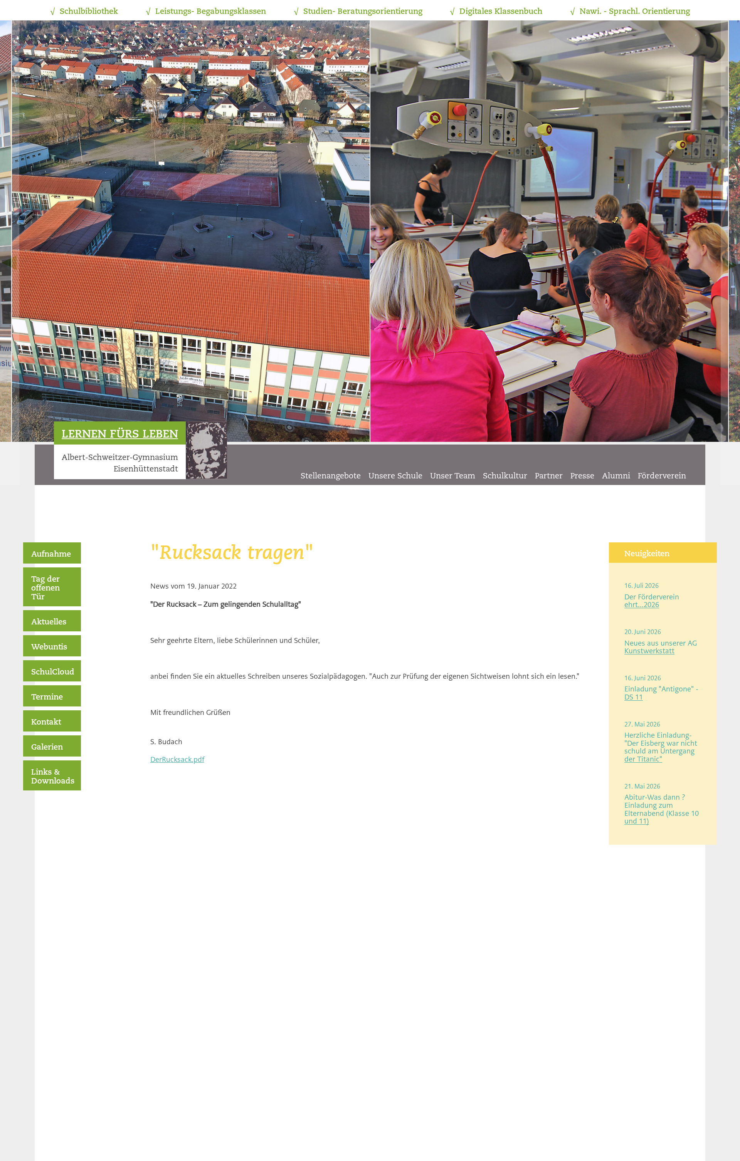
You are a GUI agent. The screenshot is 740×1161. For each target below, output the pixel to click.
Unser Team (452, 476)
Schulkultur (505, 476)
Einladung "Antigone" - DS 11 (661, 693)
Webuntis (49, 647)
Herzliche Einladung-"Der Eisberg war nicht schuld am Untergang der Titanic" (660, 747)
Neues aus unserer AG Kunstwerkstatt (660, 647)
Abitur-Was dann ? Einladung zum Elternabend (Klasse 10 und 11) (661, 809)
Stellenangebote (331, 476)
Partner (549, 476)
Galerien (47, 748)
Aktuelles (48, 622)
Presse (582, 476)
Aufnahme (51, 555)
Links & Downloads (52, 777)
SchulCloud (52, 672)
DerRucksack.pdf (177, 759)
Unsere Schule (395, 476)
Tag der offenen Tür (45, 588)
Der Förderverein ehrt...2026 (651, 600)
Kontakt (46, 722)
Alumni (616, 476)
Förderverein (662, 476)
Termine (47, 697)
